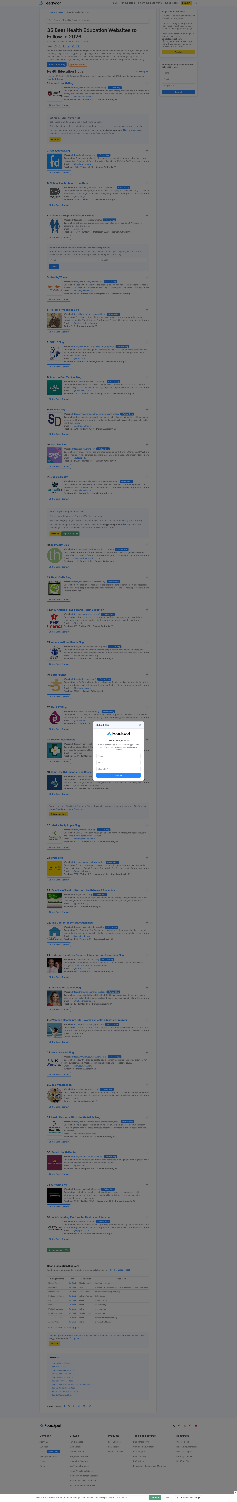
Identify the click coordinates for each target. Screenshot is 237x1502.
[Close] (139, 725)
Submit (118, 775)
